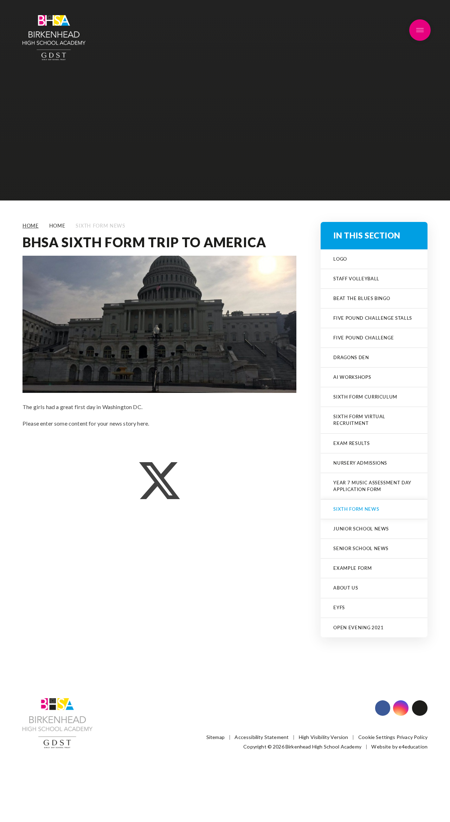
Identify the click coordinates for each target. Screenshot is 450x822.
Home (30, 226)
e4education (413, 747)
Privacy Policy (412, 737)
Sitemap (215, 737)
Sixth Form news (100, 226)
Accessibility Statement (261, 737)
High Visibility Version (323, 737)
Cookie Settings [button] (376, 737)
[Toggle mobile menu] (420, 30)
